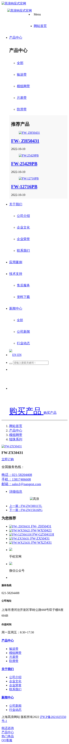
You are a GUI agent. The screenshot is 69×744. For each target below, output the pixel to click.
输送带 (22, 74)
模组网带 (23, 86)
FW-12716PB (24, 186)
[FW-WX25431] (20, 542)
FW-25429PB (24, 163)
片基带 (22, 98)
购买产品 (26, 411)
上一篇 (25, 506)
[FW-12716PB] (29, 178)
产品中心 (15, 430)
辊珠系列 (15, 439)
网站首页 (15, 426)
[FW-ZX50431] (19, 538)
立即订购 (8, 459)
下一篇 (26, 510)
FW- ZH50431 (25, 140)
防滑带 (22, 109)
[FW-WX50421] (20, 530)
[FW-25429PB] (29, 155)
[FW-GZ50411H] (20, 534)
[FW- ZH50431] (29, 132)
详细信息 (15, 491)
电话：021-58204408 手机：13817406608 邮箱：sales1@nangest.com (21, 479)
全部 (20, 63)
